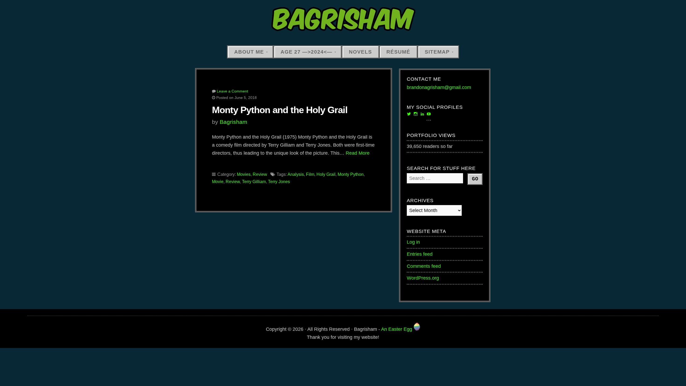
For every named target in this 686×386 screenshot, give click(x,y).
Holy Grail (325, 174)
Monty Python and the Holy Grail (280, 110)
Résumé (398, 52)
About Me (249, 52)
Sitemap (437, 52)
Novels (360, 52)
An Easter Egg (397, 329)
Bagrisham (233, 122)
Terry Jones (279, 181)
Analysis (296, 174)
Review (260, 174)
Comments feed (424, 266)
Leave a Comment (232, 91)
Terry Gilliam (254, 181)
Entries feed (420, 254)
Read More (358, 153)
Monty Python (351, 174)
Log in (413, 242)
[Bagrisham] (343, 19)
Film (310, 174)
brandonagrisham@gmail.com (439, 87)
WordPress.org (423, 278)
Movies (244, 174)
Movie (217, 181)
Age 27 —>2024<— (306, 52)
